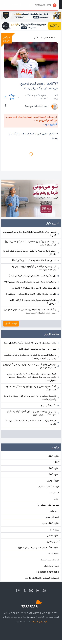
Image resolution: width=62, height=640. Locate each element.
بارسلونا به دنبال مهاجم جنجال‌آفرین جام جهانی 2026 (30, 262)
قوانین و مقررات (39, 602)
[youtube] (31, 571)
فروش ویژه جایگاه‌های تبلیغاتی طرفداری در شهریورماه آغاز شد (29, 214)
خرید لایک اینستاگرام (49, 467)
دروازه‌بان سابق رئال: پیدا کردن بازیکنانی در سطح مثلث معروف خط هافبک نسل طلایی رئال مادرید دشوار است (31, 357)
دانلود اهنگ (53, 534)
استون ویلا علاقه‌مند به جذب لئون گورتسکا (34, 240)
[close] (2, 2)
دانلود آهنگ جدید (50, 503)
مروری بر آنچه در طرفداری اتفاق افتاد (37, 329)
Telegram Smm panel (47, 552)
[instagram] (18, 571)
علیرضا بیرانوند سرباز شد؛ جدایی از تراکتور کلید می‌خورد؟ (33, 282)
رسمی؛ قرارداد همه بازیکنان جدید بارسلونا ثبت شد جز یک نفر (29, 233)
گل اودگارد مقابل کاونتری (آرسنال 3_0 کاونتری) (32, 256)
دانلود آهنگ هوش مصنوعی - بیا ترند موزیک (37, 527)
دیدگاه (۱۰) (12, 97)
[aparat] (44, 571)
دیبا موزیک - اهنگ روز (48, 485)
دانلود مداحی (53, 515)
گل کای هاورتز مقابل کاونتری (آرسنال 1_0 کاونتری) (31, 274)
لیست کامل (11, 303)
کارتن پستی (53, 521)
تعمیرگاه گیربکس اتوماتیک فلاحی (42, 558)
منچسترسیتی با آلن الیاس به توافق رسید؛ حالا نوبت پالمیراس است (29, 378)
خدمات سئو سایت (50, 540)
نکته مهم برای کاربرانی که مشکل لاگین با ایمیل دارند (30, 323)
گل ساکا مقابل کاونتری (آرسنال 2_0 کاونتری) (34, 268)
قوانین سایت (50, 124)
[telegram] (24, 571)
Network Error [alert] (46, 5)
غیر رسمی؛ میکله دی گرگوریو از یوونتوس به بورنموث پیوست (34, 248)
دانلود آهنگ (53, 436)
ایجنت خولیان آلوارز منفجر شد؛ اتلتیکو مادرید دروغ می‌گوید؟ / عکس (30, 223)
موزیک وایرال (53, 460)
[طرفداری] (31, 584)
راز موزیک (54, 473)
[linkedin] (38, 571)
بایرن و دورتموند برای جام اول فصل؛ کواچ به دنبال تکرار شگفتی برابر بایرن (31, 393)
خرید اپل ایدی (52, 497)
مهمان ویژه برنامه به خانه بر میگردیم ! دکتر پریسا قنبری (31, 402)
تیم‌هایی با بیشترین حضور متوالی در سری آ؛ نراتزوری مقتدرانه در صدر (29, 346)
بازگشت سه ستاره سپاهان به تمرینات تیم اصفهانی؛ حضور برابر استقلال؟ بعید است (30, 291)
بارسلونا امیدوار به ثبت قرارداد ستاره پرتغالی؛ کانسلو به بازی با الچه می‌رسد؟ (30, 337)
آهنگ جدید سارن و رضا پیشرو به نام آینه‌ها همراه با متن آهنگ (30, 368)
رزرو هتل (54, 491)
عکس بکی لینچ (48, 385)
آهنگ (56, 442)
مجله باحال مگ (51, 546)
